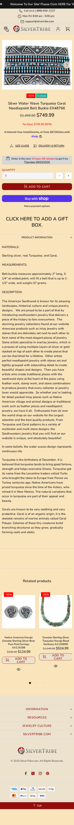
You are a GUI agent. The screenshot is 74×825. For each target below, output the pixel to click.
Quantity (8, 170)
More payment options (37, 206)
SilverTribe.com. (29, 760)
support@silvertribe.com (39, 21)
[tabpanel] (18, 635)
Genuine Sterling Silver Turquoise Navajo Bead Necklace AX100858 (55, 641)
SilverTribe (32, 29)
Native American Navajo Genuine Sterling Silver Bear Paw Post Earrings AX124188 (18, 642)
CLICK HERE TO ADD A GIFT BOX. (37, 222)
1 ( (44, 10)
